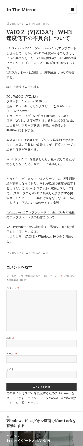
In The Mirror (21, 9)
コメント (13, 288)
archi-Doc (34, 24)
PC (47, 24)
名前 (10, 338)
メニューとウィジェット (72, 13)
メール (11, 353)
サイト (10, 369)
